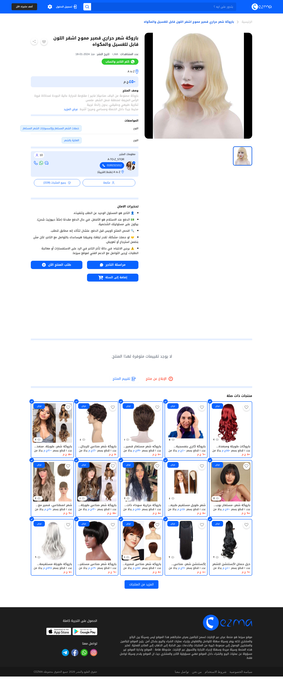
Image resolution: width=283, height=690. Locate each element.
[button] (50, 6)
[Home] (262, 6)
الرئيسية (247, 22)
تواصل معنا (182, 672)
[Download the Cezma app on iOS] (58, 631)
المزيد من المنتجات (141, 584)
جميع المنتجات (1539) (54, 182)
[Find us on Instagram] (93, 652)
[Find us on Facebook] (74, 652)
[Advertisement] (85, 308)
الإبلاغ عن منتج (159, 379)
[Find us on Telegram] (65, 652)
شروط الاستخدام (215, 672)
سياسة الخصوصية (240, 672)
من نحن (197, 672)
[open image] (198, 86)
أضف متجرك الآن (24, 6)
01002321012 (114, 165)
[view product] (242, 156)
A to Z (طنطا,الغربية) (108, 172)
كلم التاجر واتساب (117, 61)
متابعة (106, 182)
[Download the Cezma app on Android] (85, 631)
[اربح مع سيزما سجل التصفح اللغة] (50, 6)
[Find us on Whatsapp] (84, 652)
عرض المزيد (71, 109)
